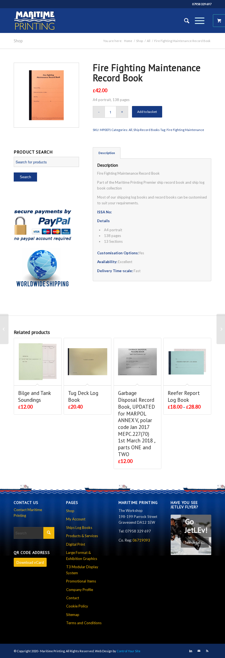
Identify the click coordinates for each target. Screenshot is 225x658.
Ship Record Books (146, 130)
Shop (18, 40)
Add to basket (147, 112)
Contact (72, 598)
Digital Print (75, 544)
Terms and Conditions (84, 623)
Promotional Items (81, 581)
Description (107, 153)
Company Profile (79, 589)
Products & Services (82, 536)
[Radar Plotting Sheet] (220, 329)
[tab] (106, 152)
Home (128, 41)
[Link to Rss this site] (207, 651)
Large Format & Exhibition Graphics (81, 555)
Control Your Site (128, 651)
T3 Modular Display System (82, 570)
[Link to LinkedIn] (191, 651)
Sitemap (72, 614)
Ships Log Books (79, 527)
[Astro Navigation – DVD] (4, 329)
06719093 (141, 540)
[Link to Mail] (199, 651)
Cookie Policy (77, 606)
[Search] (184, 20)
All (148, 41)
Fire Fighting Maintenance (185, 130)
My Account (75, 519)
